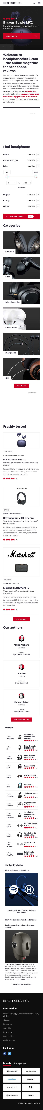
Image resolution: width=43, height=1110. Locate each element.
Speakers (7, 580)
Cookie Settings (9, 1040)
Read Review (11, 36)
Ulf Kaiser (21, 673)
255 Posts (21, 648)
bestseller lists (30, 91)
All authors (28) (21, 720)
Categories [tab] (20, 1063)
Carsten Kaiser (21, 702)
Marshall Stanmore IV (16, 587)
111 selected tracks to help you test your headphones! (21, 912)
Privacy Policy (8, 1036)
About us (6, 1020)
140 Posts (21, 705)
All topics (21, 386)
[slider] (7, 177)
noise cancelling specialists (14, 97)
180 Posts (21, 676)
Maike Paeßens (21, 644)
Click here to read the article (21, 984)
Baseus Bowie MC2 (14, 459)
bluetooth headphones (30, 94)
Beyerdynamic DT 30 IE (21, 711)
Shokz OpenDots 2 (21, 683)
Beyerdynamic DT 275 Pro (18, 518)
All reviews (21, 619)
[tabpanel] (21, 1083)
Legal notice (7, 1032)
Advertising (7, 1028)
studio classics (31, 97)
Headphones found (19, 216)
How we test (7, 1024)
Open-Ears (8, 451)
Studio (6, 510)
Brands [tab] (7, 1063)
